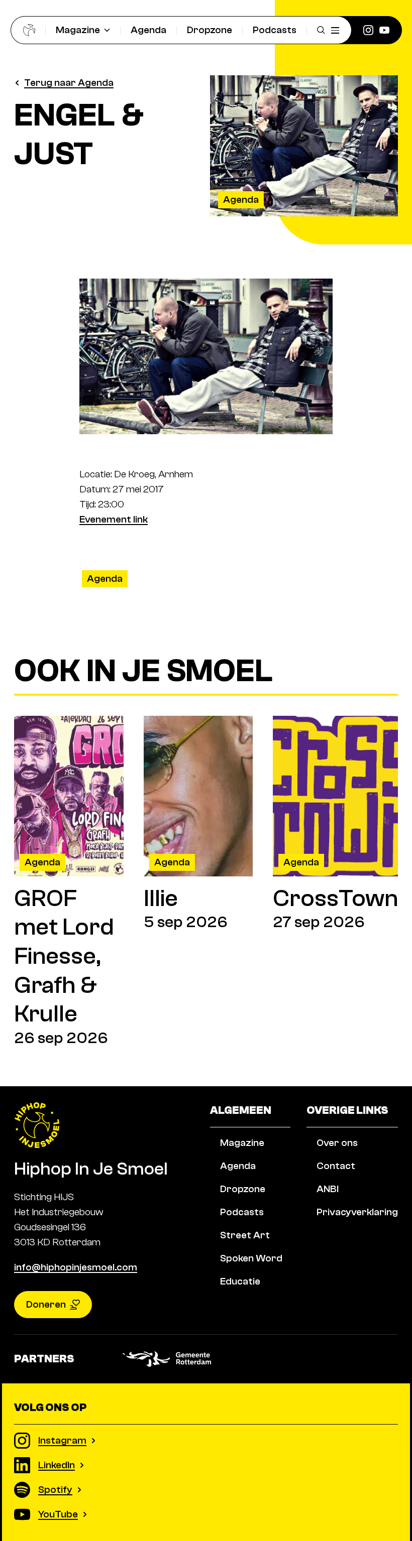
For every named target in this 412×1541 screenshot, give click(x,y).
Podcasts (274, 30)
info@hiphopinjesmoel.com (75, 1267)
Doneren (46, 1304)
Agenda (148, 30)
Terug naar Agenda (69, 82)
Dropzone (209, 30)
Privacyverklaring (357, 1212)
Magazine (78, 30)
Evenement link (113, 519)
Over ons (337, 1142)
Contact (336, 1166)
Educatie (240, 1281)
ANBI (328, 1189)
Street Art (245, 1235)
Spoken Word (251, 1258)
